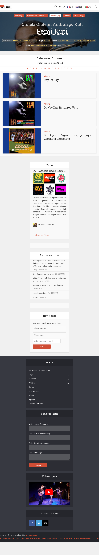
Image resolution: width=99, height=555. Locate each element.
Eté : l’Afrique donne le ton (49, 170)
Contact (96, 538)
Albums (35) (55, 16)
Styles (31, 387)
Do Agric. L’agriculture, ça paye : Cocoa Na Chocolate (69, 137)
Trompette (32, 40)
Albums (47, 76)
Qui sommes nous (36, 403)
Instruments (34, 391)
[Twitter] (39, 523)
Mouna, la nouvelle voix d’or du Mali (48, 285)
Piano (15, 40)
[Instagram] (45, 523)
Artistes (32, 383)
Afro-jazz (69, 40)
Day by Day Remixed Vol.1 (61, 107)
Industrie (32, 378)
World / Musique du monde (84, 40)
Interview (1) (79, 16)
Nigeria (47, 40)
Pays (31, 374)
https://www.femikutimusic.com (43, 45)
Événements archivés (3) (36, 16)
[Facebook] (32, 523)
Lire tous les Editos (41, 235)
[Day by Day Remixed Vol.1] (22, 113)
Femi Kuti (52, 31)
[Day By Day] (22, 85)
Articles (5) (19, 16)
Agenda (32, 399)
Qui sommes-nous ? (84, 538)
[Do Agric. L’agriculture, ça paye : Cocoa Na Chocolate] (22, 140)
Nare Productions (40, 293)
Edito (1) (67, 16)
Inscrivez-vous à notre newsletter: (47, 323)
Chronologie (63, 538)
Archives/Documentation (39, 370)
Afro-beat (61, 40)
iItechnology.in (31, 535)
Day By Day (51, 80)
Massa (35, 297)
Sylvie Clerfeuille (47, 224)
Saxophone (23, 40)
